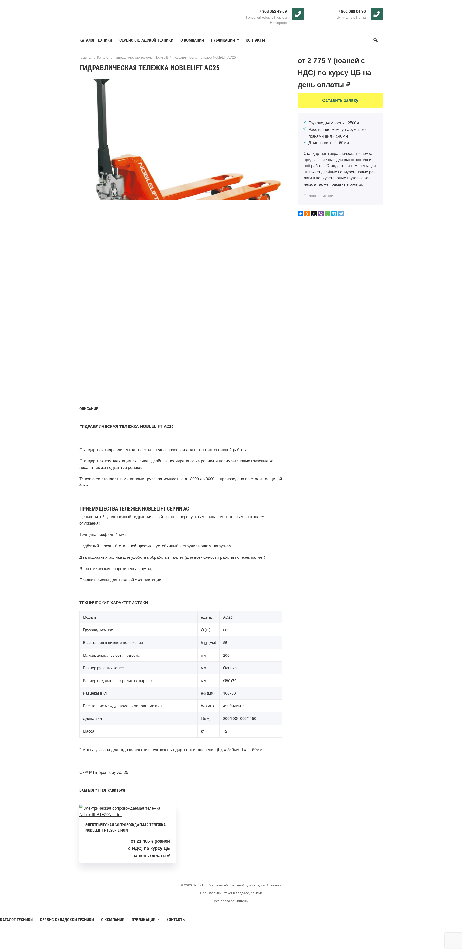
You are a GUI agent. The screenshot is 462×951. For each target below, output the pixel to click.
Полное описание (319, 195)
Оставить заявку (340, 100)
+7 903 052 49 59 (272, 11)
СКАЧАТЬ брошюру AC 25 (103, 772)
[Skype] (334, 213)
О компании (112, 919)
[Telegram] (341, 213)
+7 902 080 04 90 (351, 11)
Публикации (143, 919)
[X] (314, 213)
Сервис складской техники (67, 919)
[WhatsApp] (327, 213)
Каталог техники (16, 919)
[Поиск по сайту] (375, 40)
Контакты (176, 919)
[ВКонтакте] (300, 213)
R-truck (115, 14)
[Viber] (321, 213)
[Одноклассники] (307, 213)
